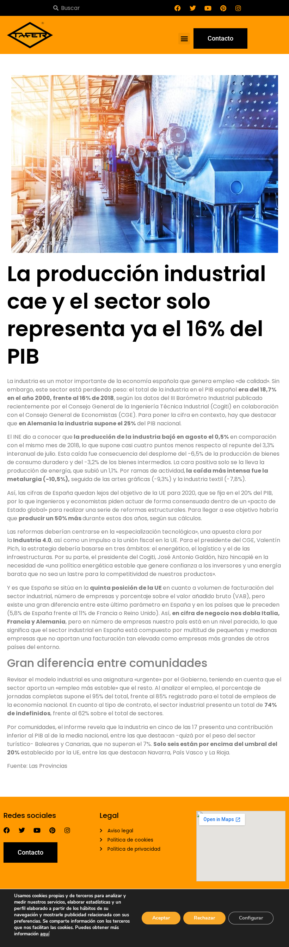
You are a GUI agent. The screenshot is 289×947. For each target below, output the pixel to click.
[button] (184, 38)
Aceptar (161, 918)
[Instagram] (238, 8)
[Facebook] (177, 8)
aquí (44, 934)
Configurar (251, 918)
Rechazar (204, 918)
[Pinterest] (223, 8)
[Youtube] (208, 8)
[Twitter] (193, 8)
